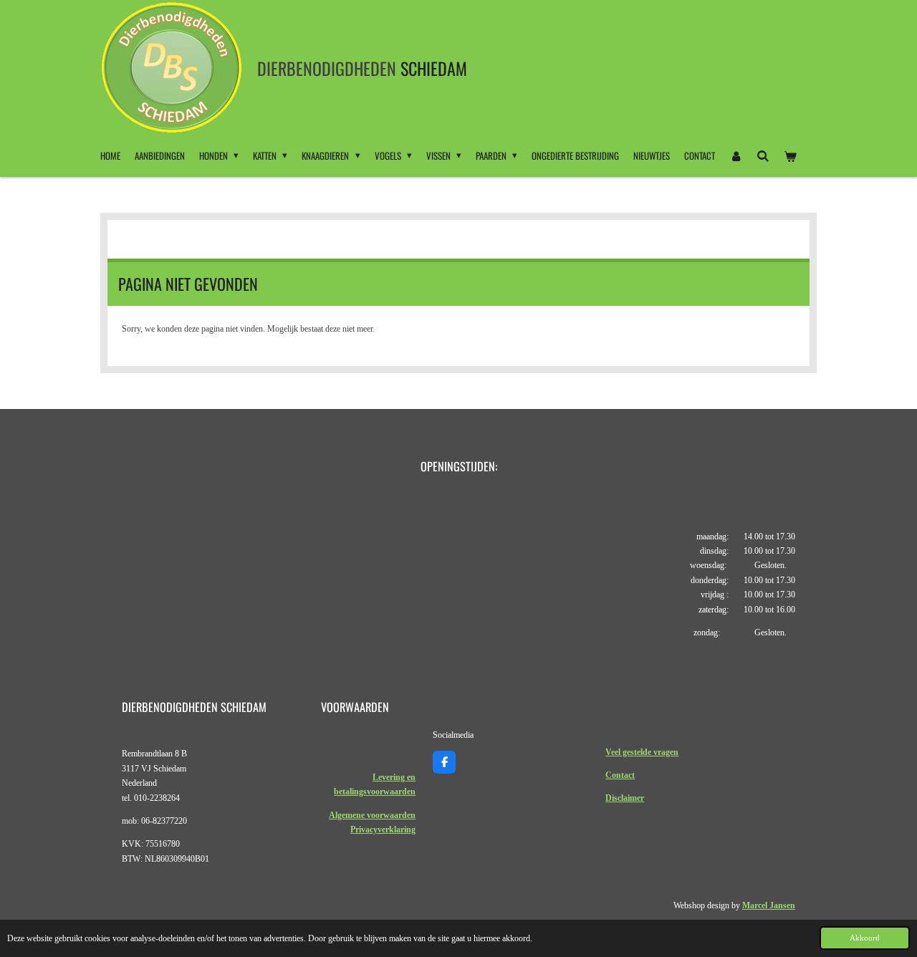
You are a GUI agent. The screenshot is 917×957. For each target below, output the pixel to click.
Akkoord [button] (865, 937)
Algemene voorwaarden (372, 815)
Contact (620, 775)
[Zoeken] (763, 155)
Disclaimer (624, 798)
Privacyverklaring (383, 829)
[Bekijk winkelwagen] (791, 155)
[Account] (735, 155)
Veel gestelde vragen (641, 752)
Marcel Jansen (768, 905)
